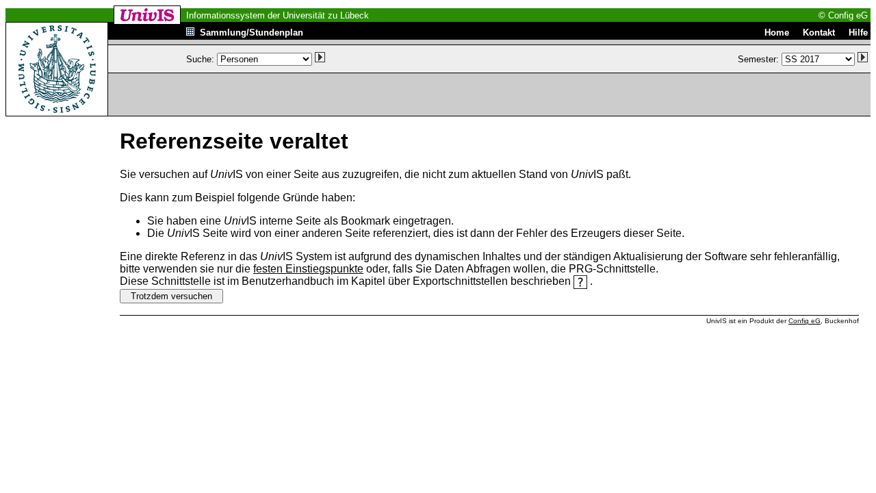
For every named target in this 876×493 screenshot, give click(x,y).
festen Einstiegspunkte (308, 269)
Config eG (804, 321)
